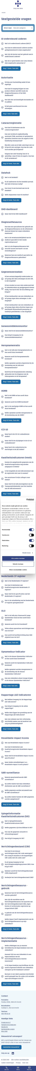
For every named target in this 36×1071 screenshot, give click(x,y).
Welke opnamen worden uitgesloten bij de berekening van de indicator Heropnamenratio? (19, 365)
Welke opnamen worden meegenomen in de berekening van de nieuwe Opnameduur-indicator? (18, 672)
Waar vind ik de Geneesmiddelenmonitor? (19, 331)
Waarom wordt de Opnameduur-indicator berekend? (19, 664)
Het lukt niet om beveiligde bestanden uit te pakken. (19, 101)
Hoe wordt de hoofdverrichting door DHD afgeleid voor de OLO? (18, 636)
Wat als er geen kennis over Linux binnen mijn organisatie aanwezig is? (18, 62)
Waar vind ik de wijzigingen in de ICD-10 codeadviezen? (18, 442)
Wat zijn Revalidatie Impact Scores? (17, 743)
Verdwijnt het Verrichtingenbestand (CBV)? (19, 877)
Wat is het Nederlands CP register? (17, 581)
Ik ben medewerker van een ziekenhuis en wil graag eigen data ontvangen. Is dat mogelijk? (19, 298)
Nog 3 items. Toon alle (10, 643)
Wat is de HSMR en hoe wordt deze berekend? (16, 397)
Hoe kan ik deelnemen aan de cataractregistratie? (15, 129)
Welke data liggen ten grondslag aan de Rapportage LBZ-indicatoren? (18, 714)
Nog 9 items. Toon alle (10, 984)
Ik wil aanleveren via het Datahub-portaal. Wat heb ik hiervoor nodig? (19, 183)
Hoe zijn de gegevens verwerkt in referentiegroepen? (16, 833)
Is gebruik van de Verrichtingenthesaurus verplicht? (19, 914)
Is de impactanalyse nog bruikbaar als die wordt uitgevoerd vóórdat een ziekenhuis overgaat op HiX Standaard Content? (19, 968)
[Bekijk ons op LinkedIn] (13, 1053)
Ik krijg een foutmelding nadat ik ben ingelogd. (17, 83)
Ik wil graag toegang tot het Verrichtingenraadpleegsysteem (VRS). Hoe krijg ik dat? (19, 864)
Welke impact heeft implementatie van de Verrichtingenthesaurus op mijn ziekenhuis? (19, 921)
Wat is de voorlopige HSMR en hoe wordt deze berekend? (18, 408)
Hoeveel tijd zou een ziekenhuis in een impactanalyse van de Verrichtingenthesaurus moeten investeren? (18, 958)
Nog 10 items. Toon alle (11, 164)
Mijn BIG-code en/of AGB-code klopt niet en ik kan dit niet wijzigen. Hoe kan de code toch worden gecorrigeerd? (19, 147)
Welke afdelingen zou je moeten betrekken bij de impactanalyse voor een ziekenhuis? (19, 948)
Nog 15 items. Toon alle (11, 929)
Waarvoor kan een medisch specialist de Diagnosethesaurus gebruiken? (18, 256)
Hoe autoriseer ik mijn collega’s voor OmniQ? (17, 479)
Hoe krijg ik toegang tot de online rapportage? (16, 707)
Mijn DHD (4, 1031)
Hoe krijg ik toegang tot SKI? (14, 838)
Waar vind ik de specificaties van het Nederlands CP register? (17, 595)
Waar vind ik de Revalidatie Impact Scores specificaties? (19, 757)
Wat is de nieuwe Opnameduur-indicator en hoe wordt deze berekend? (18, 658)
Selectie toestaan (18, 564)
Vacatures (4, 1027)
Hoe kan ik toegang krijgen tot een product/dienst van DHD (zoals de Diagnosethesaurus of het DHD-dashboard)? (16, 92)
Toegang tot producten (8, 1025)
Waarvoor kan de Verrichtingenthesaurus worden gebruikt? (19, 894)
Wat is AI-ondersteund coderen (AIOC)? (18, 43)
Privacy (18, 1063)
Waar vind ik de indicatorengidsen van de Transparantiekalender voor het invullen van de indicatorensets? (19, 486)
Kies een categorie (19, 28)
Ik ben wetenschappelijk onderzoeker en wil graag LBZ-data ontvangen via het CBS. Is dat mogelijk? (19, 279)
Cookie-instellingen (7, 1063)
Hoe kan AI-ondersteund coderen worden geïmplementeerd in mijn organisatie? (19, 49)
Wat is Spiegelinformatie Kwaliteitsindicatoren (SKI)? (14, 822)
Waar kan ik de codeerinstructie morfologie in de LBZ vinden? (16, 448)
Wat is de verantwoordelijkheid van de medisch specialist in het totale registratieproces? (18, 240)
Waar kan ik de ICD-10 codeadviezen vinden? (17, 435)
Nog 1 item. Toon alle (10, 114)
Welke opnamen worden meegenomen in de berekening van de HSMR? (18, 414)
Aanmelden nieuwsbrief (11, 1047)
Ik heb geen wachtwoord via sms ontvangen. (16, 107)
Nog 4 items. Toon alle (10, 263)
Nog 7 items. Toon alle (10, 68)
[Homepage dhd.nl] (18, 4)
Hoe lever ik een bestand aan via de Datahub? (17, 189)
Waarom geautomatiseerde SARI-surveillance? (16, 778)
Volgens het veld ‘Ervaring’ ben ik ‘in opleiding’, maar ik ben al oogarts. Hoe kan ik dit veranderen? (19, 156)
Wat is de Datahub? (11, 177)
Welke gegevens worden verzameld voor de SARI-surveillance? (18, 791)
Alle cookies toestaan (18, 558)
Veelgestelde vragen (8, 1029)
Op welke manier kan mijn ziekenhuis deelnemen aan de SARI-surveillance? (17, 785)
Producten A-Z (5, 1022)
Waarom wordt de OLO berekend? (16, 624)
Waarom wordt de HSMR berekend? (16, 402)
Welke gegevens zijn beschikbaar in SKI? (18, 828)
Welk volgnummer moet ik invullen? (17, 195)
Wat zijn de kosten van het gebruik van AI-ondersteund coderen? (19, 56)
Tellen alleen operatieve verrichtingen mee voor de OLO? (19, 630)
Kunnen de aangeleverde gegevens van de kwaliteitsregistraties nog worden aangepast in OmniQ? (19, 464)
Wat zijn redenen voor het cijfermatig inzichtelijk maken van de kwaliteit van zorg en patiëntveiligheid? (18, 721)
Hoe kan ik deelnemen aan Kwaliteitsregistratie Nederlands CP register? (17, 587)
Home (3, 12)
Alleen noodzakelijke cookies (18, 569)
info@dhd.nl (29, 1068)
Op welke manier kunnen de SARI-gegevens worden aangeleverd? (19, 798)
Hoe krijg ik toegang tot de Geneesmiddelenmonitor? (14, 336)
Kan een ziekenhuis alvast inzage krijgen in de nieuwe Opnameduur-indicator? (19, 679)
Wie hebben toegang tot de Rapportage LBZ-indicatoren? (18, 701)
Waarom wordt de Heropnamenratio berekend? (17, 358)
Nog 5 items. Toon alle (10, 317)
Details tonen (26, 553)
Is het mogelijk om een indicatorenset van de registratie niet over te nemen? (19, 472)
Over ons (25, 1063)
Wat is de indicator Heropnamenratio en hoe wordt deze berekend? (18, 351)
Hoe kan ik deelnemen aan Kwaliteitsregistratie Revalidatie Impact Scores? (19, 749)
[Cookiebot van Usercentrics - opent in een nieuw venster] (26, 500)
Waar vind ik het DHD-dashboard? (16, 214)
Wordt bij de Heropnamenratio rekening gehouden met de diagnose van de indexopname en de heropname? (18, 374)
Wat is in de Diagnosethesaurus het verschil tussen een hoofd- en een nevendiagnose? (17, 249)
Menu (18, 1069)
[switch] (31, 535)
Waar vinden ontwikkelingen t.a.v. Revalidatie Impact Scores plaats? (16, 763)
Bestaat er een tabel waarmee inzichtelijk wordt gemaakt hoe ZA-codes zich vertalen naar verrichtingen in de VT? (19, 976)
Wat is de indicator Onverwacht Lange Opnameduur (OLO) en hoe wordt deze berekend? (17, 618)
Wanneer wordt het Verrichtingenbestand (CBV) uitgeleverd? (19, 872)
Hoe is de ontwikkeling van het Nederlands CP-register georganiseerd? (19, 602)
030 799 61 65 (5, 1014)
